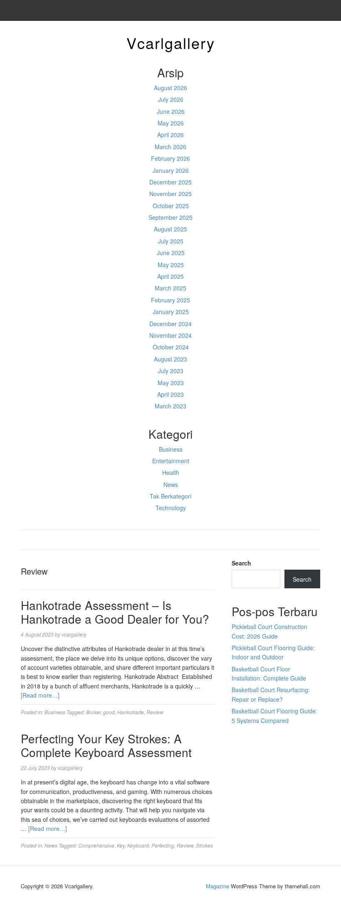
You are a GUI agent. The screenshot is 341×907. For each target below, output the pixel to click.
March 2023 (170, 406)
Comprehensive (96, 845)
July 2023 (170, 370)
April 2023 (170, 394)
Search (241, 563)
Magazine (217, 886)
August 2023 (170, 359)
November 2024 (170, 335)
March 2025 (170, 288)
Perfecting (162, 845)
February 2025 (170, 300)
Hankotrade (130, 711)
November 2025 (170, 193)
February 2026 (170, 158)
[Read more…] (40, 695)
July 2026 (170, 99)
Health (170, 472)
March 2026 (170, 147)
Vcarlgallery (170, 42)
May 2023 (171, 383)
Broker (93, 711)
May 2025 (171, 265)
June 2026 (171, 111)
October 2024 (171, 347)
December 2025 (170, 182)
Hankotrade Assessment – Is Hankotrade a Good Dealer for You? (115, 612)
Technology (171, 508)
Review (154, 711)
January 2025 (171, 311)
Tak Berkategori (170, 496)
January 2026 (171, 170)
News (170, 484)
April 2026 (170, 134)
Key (121, 845)
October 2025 (171, 206)
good (109, 711)
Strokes (204, 845)
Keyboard (138, 845)
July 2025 (170, 241)
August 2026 (170, 88)
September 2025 (170, 217)
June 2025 (171, 252)
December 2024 (170, 324)
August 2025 (170, 229)
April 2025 (170, 276)
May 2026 (171, 123)
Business (171, 449)
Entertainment (170, 461)
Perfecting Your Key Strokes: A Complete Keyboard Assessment (106, 745)
